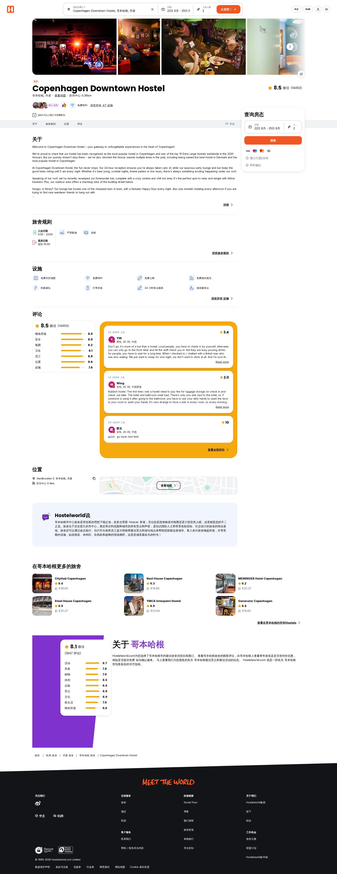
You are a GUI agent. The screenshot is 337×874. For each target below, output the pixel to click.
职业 (248, 820)
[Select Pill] (318, 9)
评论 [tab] (79, 123)
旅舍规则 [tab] (50, 123)
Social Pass (190, 802)
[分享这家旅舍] (301, 74)
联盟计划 (251, 847)
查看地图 (60, 95)
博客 (186, 811)
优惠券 (77, 866)
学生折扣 (189, 847)
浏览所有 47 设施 (101, 105)
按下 (248, 811)
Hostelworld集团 (255, 802)
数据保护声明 (42, 866)
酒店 (123, 811)
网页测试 (105, 866)
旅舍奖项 (189, 829)
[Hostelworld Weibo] (38, 803)
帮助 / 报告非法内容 (132, 847)
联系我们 (126, 838)
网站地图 (120, 866)
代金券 (90, 866)
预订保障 (189, 820)
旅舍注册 (251, 838)
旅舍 (36, 81)
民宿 (123, 820)
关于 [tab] (34, 123)
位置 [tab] (66, 123)
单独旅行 (189, 838)
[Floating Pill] (289, 46)
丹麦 (48, 95)
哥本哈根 (38, 95)
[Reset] (152, 9)
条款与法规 (62, 866)
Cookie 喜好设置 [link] (139, 866)
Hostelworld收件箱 (257, 857)
